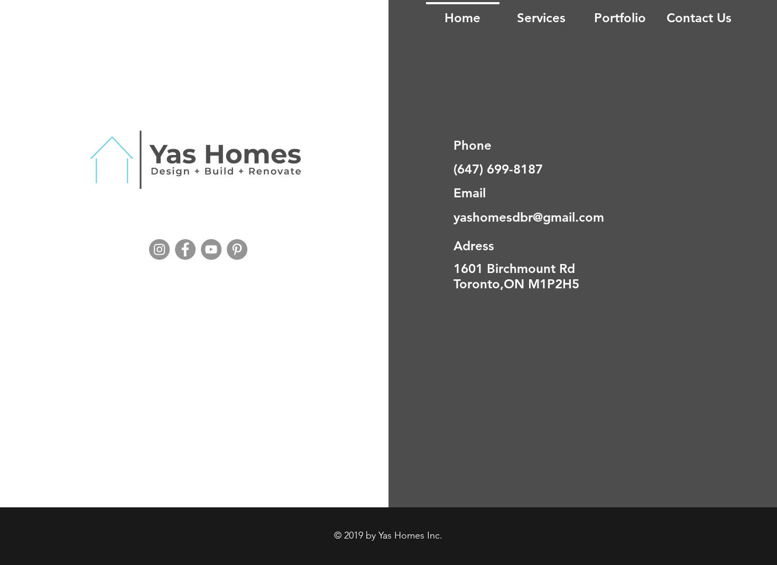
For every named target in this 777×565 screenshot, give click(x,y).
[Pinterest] (237, 249)
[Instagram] (159, 249)
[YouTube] (211, 249)
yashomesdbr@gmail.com (529, 217)
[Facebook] (185, 249)
